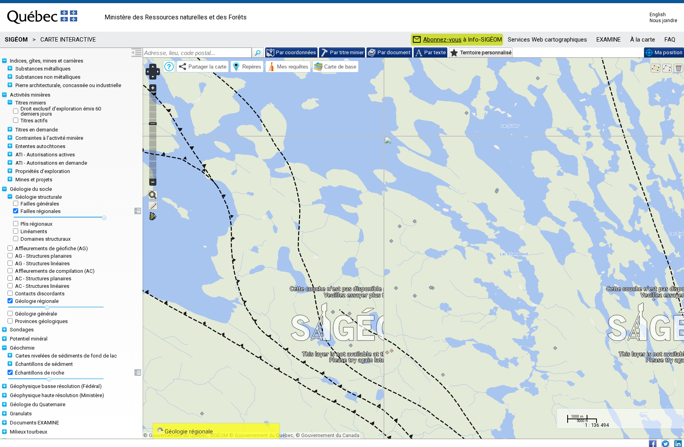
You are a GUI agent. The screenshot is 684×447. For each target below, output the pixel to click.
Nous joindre (663, 20)
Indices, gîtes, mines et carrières (46, 60)
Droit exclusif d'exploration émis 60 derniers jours (61, 111)
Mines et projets (33, 179)
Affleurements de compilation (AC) (55, 271)
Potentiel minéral (29, 338)
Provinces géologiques (41, 321)
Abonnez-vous (442, 40)
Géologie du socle (31, 189)
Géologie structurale (38, 197)
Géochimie (22, 347)
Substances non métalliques (47, 77)
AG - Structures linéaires (42, 263)
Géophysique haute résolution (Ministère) (57, 395)
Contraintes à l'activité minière (49, 138)
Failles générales (40, 203)
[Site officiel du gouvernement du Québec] (42, 26)
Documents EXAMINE (34, 422)
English (658, 14)
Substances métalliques (42, 68)
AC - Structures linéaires (42, 286)
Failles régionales (41, 211)
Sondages (22, 329)
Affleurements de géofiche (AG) (51, 248)
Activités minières (30, 94)
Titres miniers (30, 102)
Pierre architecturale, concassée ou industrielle (68, 85)
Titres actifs (34, 120)
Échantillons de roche (39, 372)
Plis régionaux (36, 223)
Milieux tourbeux (28, 431)
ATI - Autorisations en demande (51, 162)
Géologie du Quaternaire (37, 404)
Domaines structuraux (45, 239)
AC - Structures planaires (43, 278)
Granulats (21, 413)
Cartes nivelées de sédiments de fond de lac (66, 355)
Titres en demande (36, 129)
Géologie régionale (37, 301)
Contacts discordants (40, 293)
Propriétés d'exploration (42, 171)
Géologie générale (36, 313)
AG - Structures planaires (43, 256)
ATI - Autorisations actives (45, 154)
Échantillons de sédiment (44, 364)
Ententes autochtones (40, 146)
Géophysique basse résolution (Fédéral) (56, 386)
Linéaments (34, 231)
